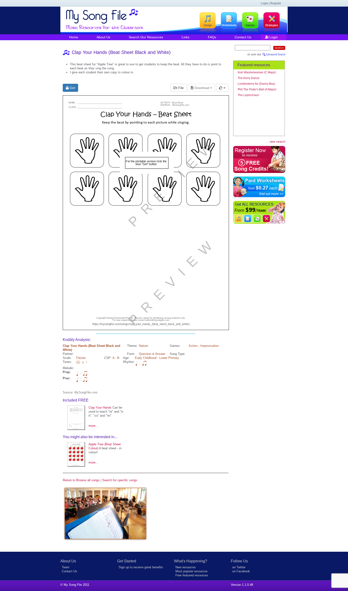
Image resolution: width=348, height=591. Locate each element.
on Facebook (241, 571)
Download (201, 88)
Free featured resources (191, 575)
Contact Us (243, 37)
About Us (103, 37)
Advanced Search (275, 54)
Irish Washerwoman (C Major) (257, 72)
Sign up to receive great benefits (141, 567)
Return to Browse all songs (81, 480)
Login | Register (271, 3)
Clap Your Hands (100, 407)
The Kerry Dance (248, 78)
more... (93, 426)
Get (72, 88)
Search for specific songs (119, 480)
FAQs (212, 37)
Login (273, 37)
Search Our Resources (146, 37)
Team (65, 567)
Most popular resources (191, 571)
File (180, 88)
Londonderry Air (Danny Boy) (256, 83)
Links (185, 37)
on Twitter (238, 567)
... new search (275, 141)
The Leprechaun (248, 95)
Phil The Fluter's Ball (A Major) (257, 89)
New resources (185, 567)
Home (73, 37)
